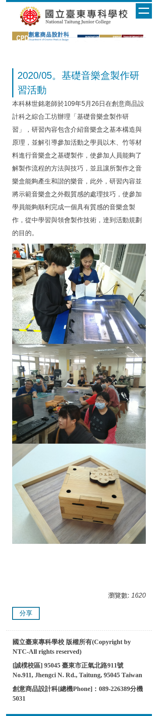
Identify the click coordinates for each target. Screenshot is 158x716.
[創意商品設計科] (79, 36)
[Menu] (144, 11)
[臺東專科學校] (77, 16)
